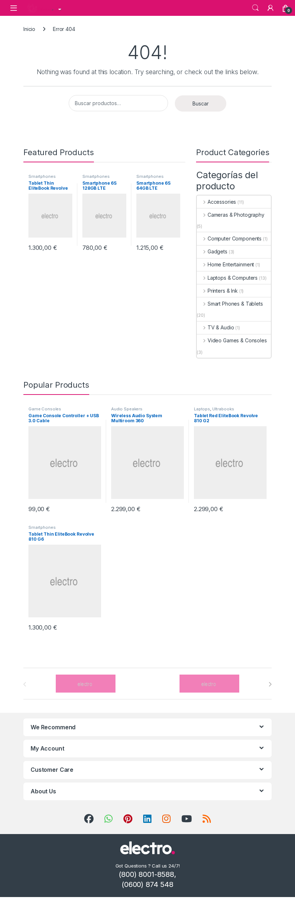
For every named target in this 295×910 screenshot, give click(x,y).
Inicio (29, 29)
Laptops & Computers (233, 278)
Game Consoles (44, 408)
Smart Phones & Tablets (235, 304)
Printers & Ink (223, 291)
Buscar (200, 103)
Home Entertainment (231, 264)
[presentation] (270, 684)
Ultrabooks (223, 408)
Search (255, 8)
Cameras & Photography (236, 215)
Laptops (202, 408)
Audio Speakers (126, 408)
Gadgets (217, 251)
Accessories (222, 202)
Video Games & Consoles (237, 340)
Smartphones (41, 176)
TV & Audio (221, 327)
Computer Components (235, 238)
